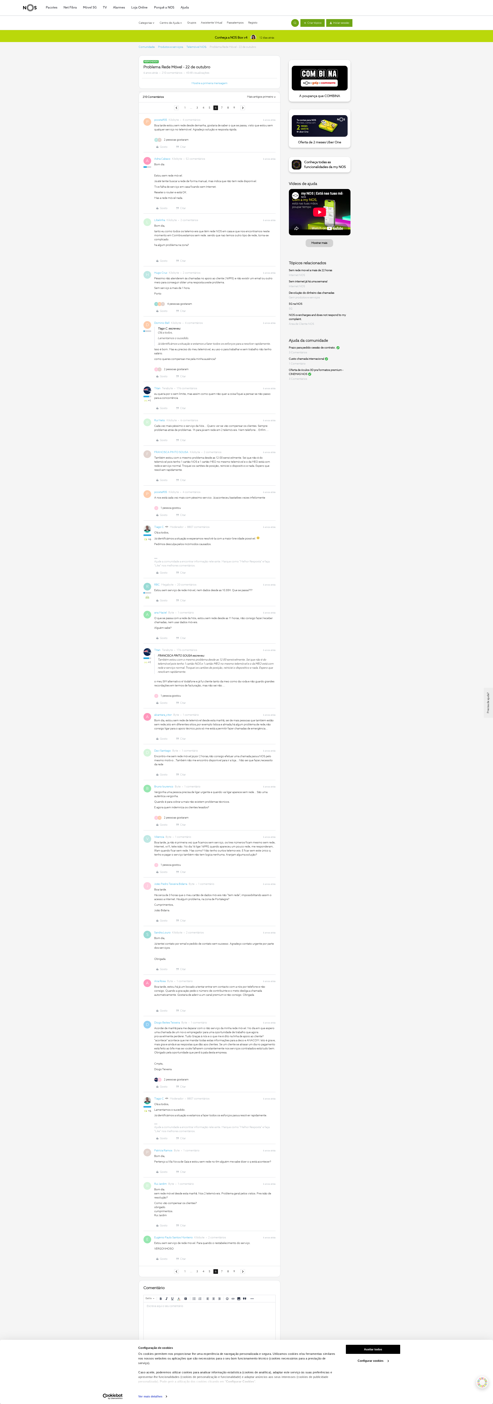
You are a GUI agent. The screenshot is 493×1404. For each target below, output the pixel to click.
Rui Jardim (160, 1184)
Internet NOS (297, 275)
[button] (312, 23)
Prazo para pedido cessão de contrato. (312, 347)
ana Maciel (160, 612)
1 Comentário (297, 363)
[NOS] (30, 7)
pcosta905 (160, 120)
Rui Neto (159, 420)
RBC (157, 584)
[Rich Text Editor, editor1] (209, 1321)
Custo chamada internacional (306, 359)
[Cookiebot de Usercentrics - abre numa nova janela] (113, 1396)
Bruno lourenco (163, 786)
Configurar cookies (371, 1360)
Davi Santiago (162, 750)
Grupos (191, 22)
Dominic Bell (161, 323)
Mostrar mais (319, 243)
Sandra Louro (162, 932)
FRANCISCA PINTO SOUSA (171, 452)
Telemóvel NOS (196, 47)
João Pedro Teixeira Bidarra (170, 884)
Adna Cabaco (162, 159)
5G (290, 308)
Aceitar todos (373, 1349)
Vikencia (159, 837)
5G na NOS (295, 304)
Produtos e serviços (170, 47)
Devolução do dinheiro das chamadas (311, 292)
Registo (252, 22)
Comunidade (146, 47)
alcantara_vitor (163, 715)
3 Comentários (298, 352)
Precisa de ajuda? (488, 702)
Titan (157, 388)
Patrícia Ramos (163, 1150)
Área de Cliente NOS (301, 324)
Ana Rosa (160, 981)
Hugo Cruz (160, 273)
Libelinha (159, 220)
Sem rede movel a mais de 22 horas (310, 270)
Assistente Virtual (211, 22)
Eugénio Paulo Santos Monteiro (173, 1237)
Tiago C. (159, 527)
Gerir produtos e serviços (304, 297)
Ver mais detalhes (150, 1396)
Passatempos (235, 22)
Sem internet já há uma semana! (308, 281)
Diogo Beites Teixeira (167, 1022)
